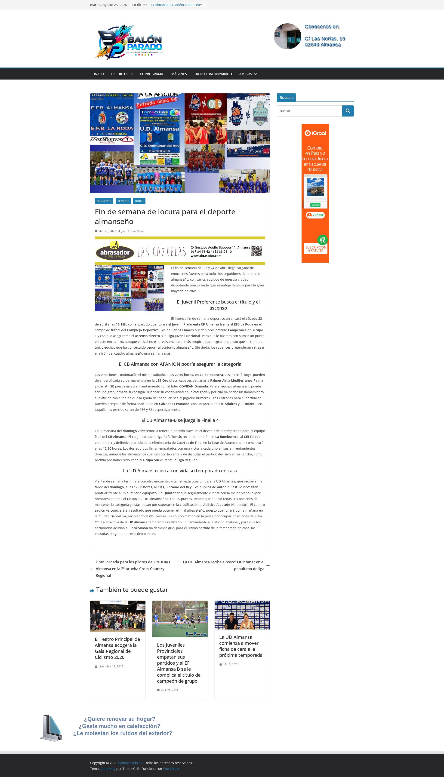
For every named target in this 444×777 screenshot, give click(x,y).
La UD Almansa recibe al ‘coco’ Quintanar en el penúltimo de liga (223, 565)
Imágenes (178, 74)
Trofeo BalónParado (213, 74)
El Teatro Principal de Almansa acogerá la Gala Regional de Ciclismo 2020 (117, 648)
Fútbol (139, 201)
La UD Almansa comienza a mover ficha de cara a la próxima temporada (240, 646)
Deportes (119, 74)
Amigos (245, 74)
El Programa (151, 74)
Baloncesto (104, 201)
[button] (130, 74)
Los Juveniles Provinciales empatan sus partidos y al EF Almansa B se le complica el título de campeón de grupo (178, 663)
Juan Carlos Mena (133, 231)
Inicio (99, 74)
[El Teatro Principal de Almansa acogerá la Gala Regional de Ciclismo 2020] (117, 603)
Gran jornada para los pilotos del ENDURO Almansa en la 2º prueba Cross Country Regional (133, 568)
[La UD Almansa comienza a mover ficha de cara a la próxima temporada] (242, 603)
